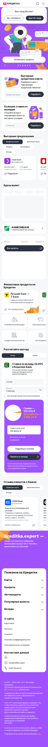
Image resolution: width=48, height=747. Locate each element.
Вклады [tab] (9, 152)
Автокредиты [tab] (25, 147)
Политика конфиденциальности (17, 640)
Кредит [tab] (35, 355)
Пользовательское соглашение (17, 645)
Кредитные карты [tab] (12, 142)
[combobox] (24, 390)
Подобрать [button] (36, 94)
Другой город (35, 18)
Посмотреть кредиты (24, 59)
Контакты (8, 629)
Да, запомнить (14, 18)
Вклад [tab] (13, 355)
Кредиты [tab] (9, 147)
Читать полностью (12, 525)
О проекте (8, 634)
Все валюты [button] (12, 248)
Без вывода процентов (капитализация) (23, 396)
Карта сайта (9, 623)
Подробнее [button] (13, 173)
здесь (39, 734)
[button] (41, 228)
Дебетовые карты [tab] (33, 142)
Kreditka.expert (13, 689)
